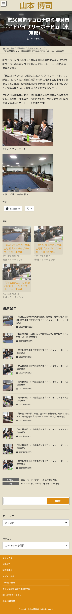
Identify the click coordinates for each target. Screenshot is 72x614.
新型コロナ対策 (52, 483)
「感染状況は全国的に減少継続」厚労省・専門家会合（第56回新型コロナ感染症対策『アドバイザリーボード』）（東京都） (42, 319)
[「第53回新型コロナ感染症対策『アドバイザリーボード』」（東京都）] (17, 272)
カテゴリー (8, 538)
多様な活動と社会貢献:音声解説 (17, 588)
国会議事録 (8, 570)
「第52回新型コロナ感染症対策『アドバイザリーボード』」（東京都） (48, 248)
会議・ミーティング (30, 479)
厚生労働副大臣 (50, 479)
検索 (58, 501)
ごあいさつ (8, 557)
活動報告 (7, 563)
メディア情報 (8, 576)
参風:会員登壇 (9, 600)
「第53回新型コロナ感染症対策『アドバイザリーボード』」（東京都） (17, 286)
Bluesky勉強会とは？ (12, 594)
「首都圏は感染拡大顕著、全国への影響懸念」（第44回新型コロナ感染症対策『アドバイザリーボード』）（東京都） (42, 415)
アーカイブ (8, 516)
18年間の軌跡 (9, 582)
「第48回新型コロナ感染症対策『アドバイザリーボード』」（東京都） (17, 248)
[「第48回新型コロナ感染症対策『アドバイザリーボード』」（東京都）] (17, 234)
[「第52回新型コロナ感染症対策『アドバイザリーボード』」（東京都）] (48, 234)
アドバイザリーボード (32, 483)
